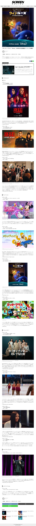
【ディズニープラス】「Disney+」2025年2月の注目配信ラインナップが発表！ (17, 48)
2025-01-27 (6, 498)
